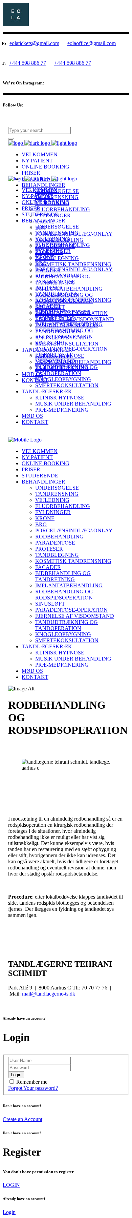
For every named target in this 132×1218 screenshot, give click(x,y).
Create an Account (22, 1119)
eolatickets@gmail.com (34, 43)
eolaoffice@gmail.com (91, 43)
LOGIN (11, 1185)
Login (9, 1212)
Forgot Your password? (33, 1088)
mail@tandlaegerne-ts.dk (48, 994)
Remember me (31, 1082)
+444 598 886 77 (27, 63)
